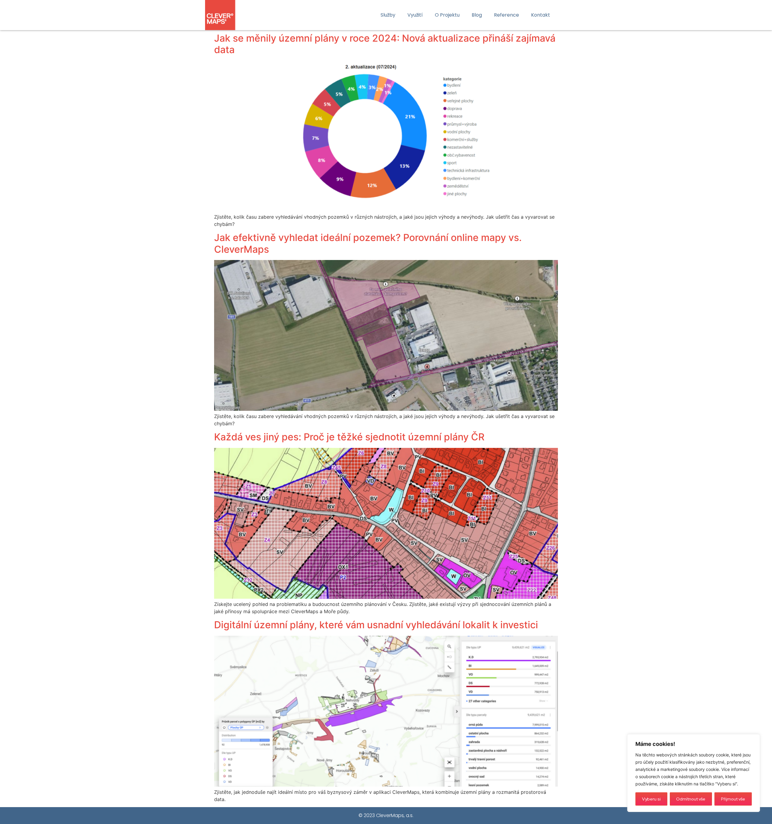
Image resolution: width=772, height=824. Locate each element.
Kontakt (540, 14)
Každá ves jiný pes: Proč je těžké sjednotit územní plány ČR (349, 437)
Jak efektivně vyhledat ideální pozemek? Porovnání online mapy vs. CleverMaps (368, 243)
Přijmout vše (733, 799)
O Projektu (447, 14)
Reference (506, 14)
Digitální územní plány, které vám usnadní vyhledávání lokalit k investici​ (376, 625)
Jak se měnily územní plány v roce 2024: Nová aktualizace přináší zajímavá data (384, 43)
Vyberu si (651, 799)
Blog (477, 14)
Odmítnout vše (690, 799)
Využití (415, 14)
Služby (388, 14)
